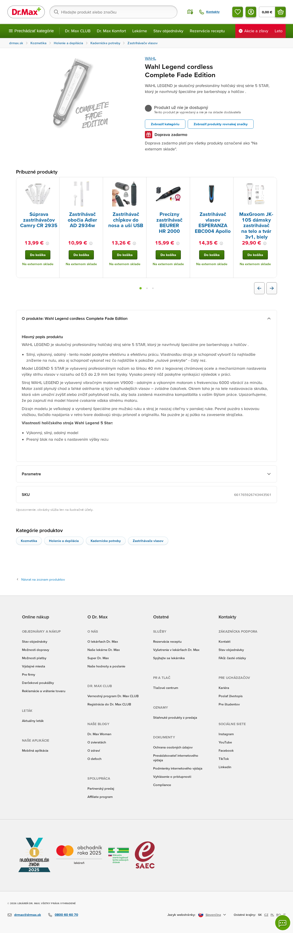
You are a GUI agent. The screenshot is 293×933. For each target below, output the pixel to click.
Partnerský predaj (100, 788)
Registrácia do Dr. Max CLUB (109, 704)
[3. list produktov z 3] (153, 288)
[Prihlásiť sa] (251, 12)
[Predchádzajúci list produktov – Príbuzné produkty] (259, 288)
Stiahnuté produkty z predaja (175, 717)
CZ (266, 915)
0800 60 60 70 (66, 915)
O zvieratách (96, 742)
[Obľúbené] (237, 12)
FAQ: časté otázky (232, 658)
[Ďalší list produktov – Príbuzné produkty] (271, 288)
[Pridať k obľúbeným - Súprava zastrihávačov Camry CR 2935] (54, 182)
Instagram (226, 734)
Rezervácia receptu (207, 30)
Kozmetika (29, 541)
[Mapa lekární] (190, 12)
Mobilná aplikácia (35, 750)
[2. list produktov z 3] (147, 288)
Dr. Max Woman (99, 734)
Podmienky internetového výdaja (177, 768)
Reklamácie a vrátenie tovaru (43, 691)
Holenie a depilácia (64, 541)
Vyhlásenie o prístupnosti (172, 776)
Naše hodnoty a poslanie (106, 666)
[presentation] (38, 194)
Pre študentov (229, 704)
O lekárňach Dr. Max (102, 641)
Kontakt (225, 641)
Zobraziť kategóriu (165, 124)
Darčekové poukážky (38, 683)
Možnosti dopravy (35, 650)
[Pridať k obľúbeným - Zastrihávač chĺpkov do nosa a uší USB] (141, 182)
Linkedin (225, 767)
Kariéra (224, 688)
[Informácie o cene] (47, 243)
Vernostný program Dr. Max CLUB (113, 696)
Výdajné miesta (33, 666)
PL (272, 915)
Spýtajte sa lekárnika (169, 658)
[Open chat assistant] (283, 923)
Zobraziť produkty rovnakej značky (221, 124)
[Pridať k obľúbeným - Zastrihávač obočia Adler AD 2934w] (98, 182)
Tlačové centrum (165, 688)
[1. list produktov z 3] (140, 288)
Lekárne (139, 30)
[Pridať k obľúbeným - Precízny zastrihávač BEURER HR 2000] (185, 182)
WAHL (150, 58)
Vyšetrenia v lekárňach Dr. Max (176, 650)
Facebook (226, 750)
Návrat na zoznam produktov (43, 579)
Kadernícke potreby (106, 541)
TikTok (224, 759)
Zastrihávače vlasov (148, 541)
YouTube (225, 742)
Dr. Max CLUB (77, 30)
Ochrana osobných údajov (173, 747)
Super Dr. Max (98, 658)
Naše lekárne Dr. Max (103, 650)
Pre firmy (28, 674)
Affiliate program (100, 797)
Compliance (162, 785)
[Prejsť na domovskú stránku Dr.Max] (26, 11)
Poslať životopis (231, 696)
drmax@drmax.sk (27, 915)
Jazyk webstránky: (181, 915)
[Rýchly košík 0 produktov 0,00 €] (280, 12)
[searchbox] (113, 11)
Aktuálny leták (33, 721)
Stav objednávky (168, 30)
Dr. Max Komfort (111, 30)
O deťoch (94, 759)
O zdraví (93, 750)
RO (278, 915)
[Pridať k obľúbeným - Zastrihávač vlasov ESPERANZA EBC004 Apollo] (228, 182)
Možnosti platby (34, 658)
